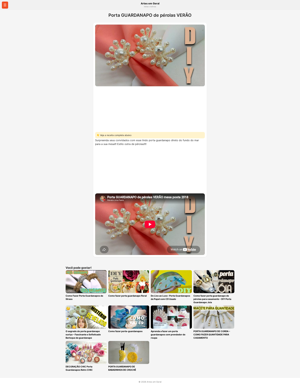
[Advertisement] (150, 108)
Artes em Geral (150, 3)
